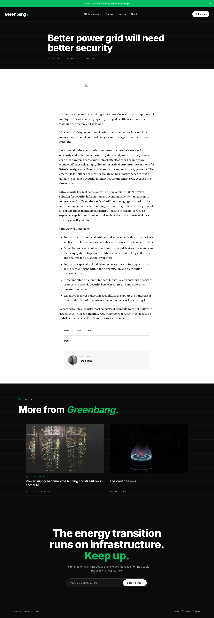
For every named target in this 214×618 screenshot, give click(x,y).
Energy (109, 14)
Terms (197, 611)
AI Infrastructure (92, 14)
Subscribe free (135, 583)
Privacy (187, 611)
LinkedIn (79, 330)
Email (88, 330)
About (134, 14)
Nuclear (122, 14)
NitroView (138, 192)
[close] (210, 3)
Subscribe (201, 14)
